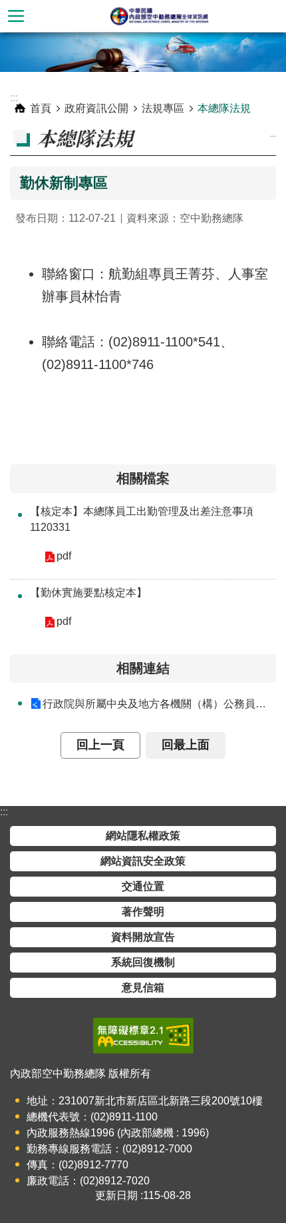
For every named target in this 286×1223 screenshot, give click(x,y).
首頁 (40, 108)
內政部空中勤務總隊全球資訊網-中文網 (159, 16)
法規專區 (163, 108)
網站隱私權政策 (143, 835)
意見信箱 (143, 987)
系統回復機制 (143, 962)
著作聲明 (143, 911)
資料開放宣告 (143, 937)
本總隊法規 (224, 108)
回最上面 (186, 744)
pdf (64, 556)
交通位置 (143, 886)
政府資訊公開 (96, 108)
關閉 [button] (16, 16)
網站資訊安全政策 (143, 861)
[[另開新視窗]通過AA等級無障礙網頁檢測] (143, 1036)
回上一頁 (100, 744)
